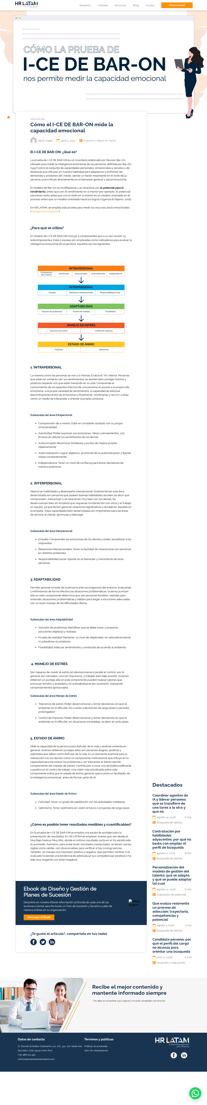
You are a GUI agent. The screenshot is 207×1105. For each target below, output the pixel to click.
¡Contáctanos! (177, 5)
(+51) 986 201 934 (26, 1054)
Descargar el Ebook (39, 917)
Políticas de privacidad (95, 1046)
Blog (136, 5)
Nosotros (85, 5)
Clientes (103, 5)
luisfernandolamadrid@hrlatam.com (36, 1059)
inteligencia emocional (45, 211)
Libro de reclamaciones (96, 1050)
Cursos (150, 5)
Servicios (120, 5)
